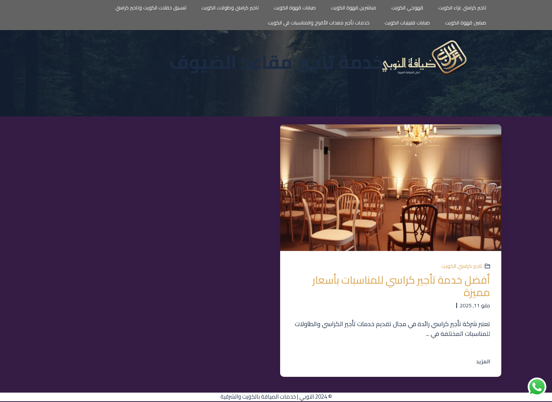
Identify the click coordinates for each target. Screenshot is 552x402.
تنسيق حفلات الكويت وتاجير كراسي (150, 7)
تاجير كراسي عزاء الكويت (462, 7)
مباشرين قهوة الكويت (353, 7)
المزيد (483, 362)
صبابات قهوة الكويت (295, 7)
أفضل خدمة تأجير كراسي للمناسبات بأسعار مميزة (401, 286)
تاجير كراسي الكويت (461, 266)
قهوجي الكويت (407, 7)
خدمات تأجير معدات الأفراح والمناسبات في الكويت (319, 22)
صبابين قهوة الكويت (465, 22)
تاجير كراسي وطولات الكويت (230, 7)
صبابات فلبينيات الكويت (407, 22)
